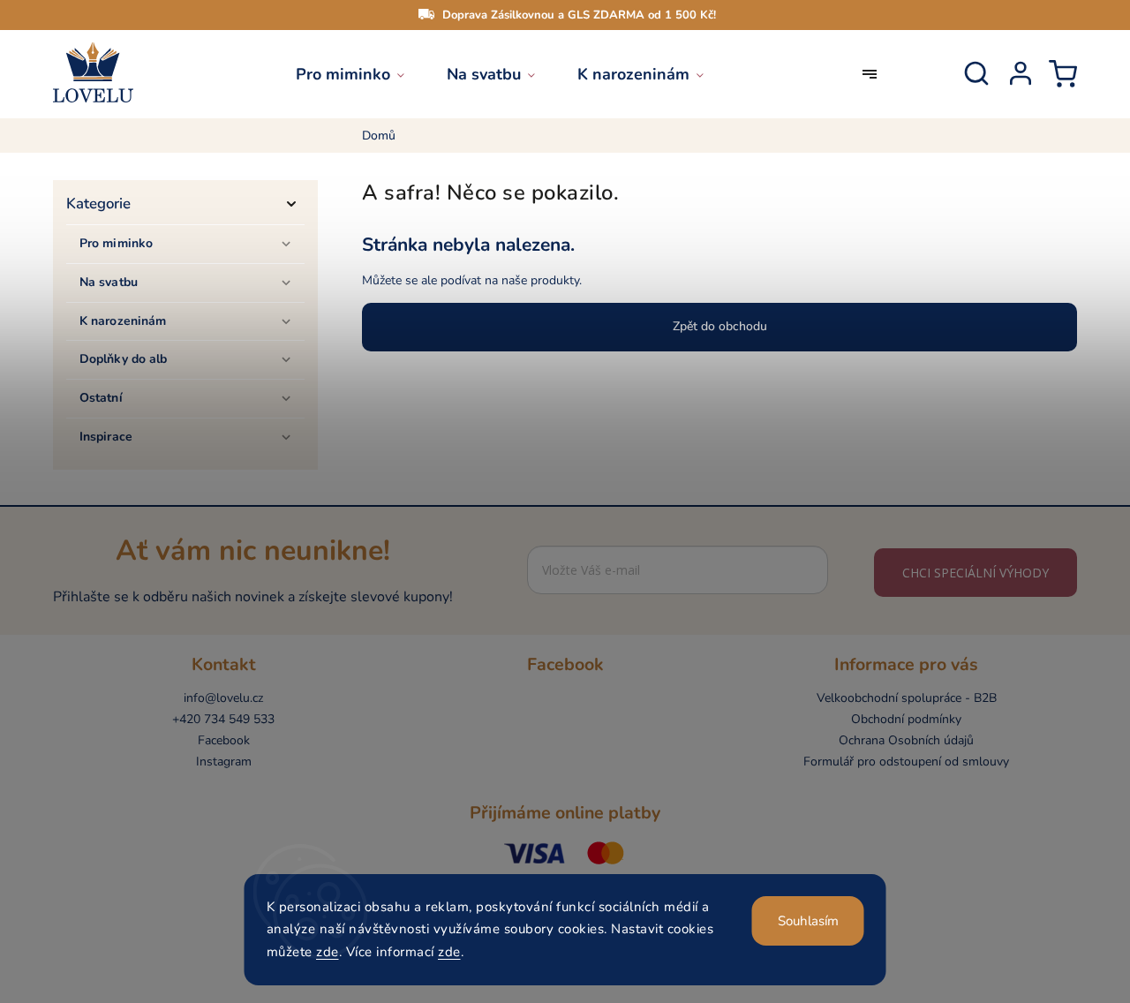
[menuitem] (361, 74)
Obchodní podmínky (906, 719)
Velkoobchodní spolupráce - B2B (907, 698)
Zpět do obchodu (720, 326)
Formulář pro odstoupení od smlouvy (906, 761)
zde (327, 952)
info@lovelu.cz (223, 698)
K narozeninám (122, 321)
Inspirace (105, 436)
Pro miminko (116, 243)
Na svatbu (108, 282)
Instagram (224, 761)
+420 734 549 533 (223, 719)
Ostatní (101, 397)
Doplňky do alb (123, 359)
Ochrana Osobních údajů (906, 740)
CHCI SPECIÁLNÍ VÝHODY (975, 572)
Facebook (224, 740)
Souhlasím (808, 921)
